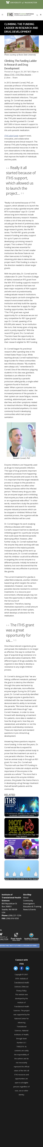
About (25, 897)
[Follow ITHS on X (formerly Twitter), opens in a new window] (15, 968)
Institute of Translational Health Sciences (11, 897)
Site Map (27, 894)
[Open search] (37, 15)
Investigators (29, 903)
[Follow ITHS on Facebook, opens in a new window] (21, 968)
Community (28, 900)
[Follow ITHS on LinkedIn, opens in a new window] (27, 968)
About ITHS (9, 74)
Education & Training (32, 906)
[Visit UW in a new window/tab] (21, 2)
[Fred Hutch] (16, 936)
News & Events (29, 909)
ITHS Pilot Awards (23, 74)
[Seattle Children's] (31, 936)
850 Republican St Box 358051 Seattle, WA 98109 (9, 906)
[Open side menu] (40, 15)
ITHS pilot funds (11, 135)
